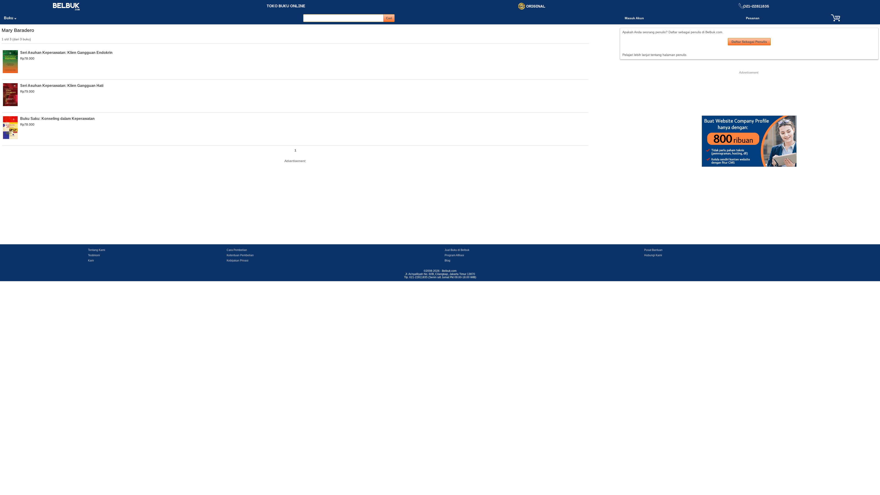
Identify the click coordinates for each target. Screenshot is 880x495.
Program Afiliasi (454, 255)
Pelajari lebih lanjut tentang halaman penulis (654, 55)
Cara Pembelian (237, 250)
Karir (91, 260)
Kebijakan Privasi (237, 260)
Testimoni (94, 255)
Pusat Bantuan (653, 250)
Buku (9, 18)
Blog (447, 260)
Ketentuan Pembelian (240, 255)
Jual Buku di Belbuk (457, 250)
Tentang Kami (96, 250)
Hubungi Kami (653, 255)
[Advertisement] (295, 196)
